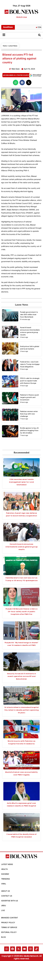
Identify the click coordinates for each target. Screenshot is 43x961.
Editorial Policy (9, 932)
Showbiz (5, 874)
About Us (5, 891)
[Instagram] (30, 948)
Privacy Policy (8, 922)
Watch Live (21, 17)
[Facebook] (12, 948)
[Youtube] (24, 948)
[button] (15, 82)
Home (5, 46)
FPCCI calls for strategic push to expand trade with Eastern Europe (30, 380)
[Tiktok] (36, 948)
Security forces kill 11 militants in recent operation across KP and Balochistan (21, 676)
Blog (3, 937)
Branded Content (9, 918)
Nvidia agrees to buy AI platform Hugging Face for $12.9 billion (29, 430)
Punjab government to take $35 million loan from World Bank (29, 314)
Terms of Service (9, 927)
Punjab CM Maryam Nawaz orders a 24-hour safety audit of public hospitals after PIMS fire (22, 611)
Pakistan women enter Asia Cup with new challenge (29, 413)
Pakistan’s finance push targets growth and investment (29, 397)
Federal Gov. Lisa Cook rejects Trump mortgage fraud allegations (30, 364)
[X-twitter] (18, 948)
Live (3, 910)
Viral (3, 884)
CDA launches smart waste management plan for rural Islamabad (21, 482)
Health (4, 869)
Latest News (12, 46)
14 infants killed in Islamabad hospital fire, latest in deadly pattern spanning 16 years (21, 710)
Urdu (3, 905)
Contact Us (6, 896)
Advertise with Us (9, 901)
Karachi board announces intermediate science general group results (21, 547)
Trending (5, 879)
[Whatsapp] (6, 948)
